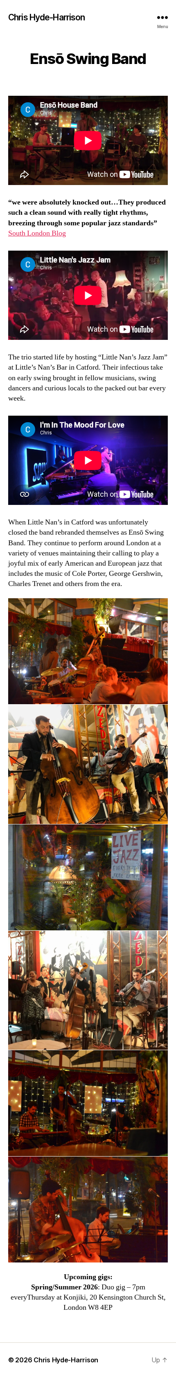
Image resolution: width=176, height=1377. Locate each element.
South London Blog (37, 233)
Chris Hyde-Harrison (46, 17)
